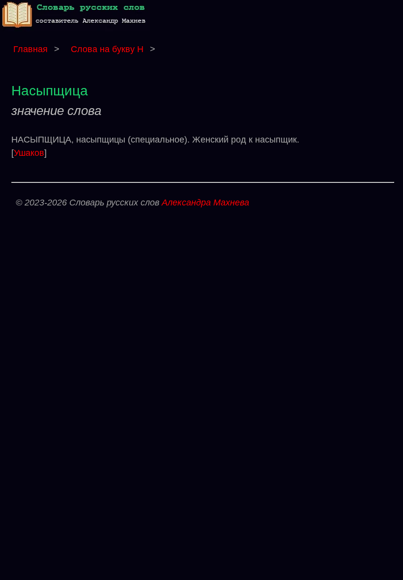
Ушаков (29, 153)
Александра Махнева (205, 202)
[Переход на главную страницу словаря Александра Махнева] (76, 29)
